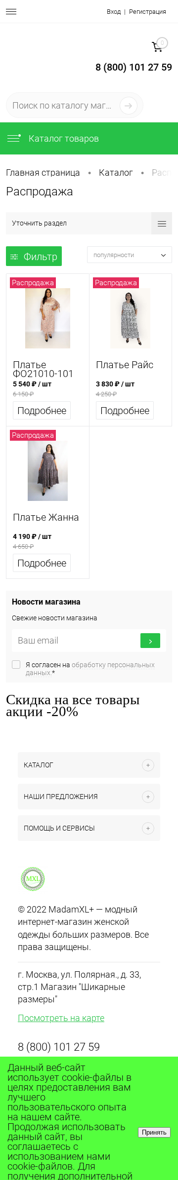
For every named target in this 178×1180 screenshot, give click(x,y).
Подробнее (41, 411)
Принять (154, 1132)
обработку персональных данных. (90, 669)
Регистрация (147, 11)
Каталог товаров (63, 138)
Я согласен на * (90, 669)
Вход (114, 11)
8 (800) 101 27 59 (59, 1047)
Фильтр (40, 257)
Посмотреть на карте (61, 1018)
